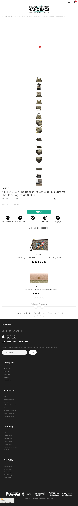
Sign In (6, 396)
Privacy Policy (8, 444)
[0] (74, 2)
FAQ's (5, 433)
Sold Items (7, 374)
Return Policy (8, 441)
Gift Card (6, 371)
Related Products (39, 304)
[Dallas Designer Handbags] (39, 9)
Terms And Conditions (10, 447)
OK (33, 352)
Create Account (9, 399)
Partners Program (9, 416)
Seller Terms (8, 478)
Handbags (7, 368)
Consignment (8, 469)
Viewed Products (23, 313)
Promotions (7, 380)
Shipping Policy (8, 438)
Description (39, 313)
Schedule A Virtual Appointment (13, 405)
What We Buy (8, 475)
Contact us (7, 450)
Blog (5, 408)
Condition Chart (55, 313)
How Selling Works (9, 472)
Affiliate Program (9, 413)
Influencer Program (10, 411)
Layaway (6, 377)
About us (6, 402)
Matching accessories (39, 228)
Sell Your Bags (8, 466)
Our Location (8, 435)
